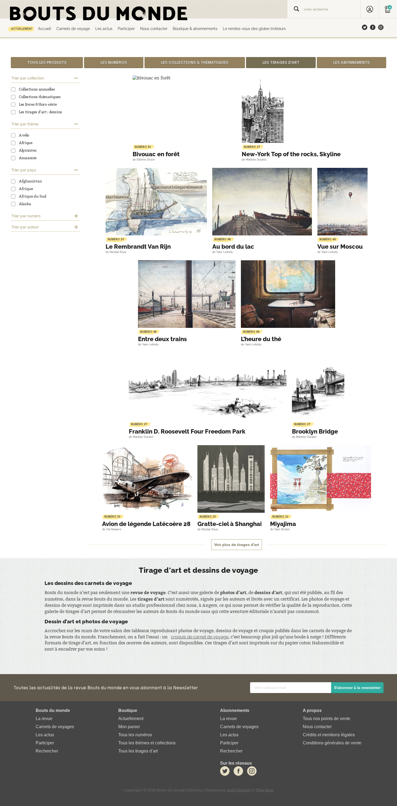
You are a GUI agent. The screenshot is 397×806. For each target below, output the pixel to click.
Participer (126, 28)
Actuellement (22, 29)
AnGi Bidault (239, 790)
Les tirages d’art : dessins (40, 112)
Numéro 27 (252, 147)
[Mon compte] (370, 9)
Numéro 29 (116, 239)
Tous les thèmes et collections (147, 743)
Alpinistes (27, 150)
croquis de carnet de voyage (199, 637)
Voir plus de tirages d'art (236, 544)
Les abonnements (351, 62)
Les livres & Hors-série (38, 104)
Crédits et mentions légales (329, 734)
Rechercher (47, 751)
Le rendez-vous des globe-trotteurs (254, 28)
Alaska (25, 204)
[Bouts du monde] (143, 9)
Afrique (25, 143)
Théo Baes (265, 790)
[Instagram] (380, 28)
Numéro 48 (222, 239)
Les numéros (113, 62)
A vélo (24, 135)
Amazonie (27, 158)
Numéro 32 (112, 516)
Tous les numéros (135, 734)
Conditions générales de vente (332, 743)
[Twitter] (364, 28)
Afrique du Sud (32, 196)
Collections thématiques (40, 97)
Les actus (103, 28)
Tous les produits (46, 62)
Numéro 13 (208, 516)
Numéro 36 (143, 147)
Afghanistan (30, 181)
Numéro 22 (280, 516)
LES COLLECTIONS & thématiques (194, 62)
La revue (44, 718)
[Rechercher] (296, 9)
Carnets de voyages (55, 726)
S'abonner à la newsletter (357, 687)
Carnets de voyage (73, 28)
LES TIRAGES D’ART (281, 62)
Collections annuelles (37, 89)
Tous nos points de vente (326, 718)
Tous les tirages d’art (138, 751)
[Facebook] (372, 28)
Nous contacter (153, 28)
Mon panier (129, 726)
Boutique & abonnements (195, 28)
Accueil (44, 28)
